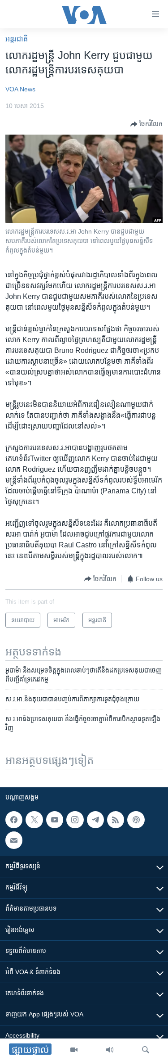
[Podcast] (135, 819)
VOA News (20, 89)
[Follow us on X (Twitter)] (34, 819)
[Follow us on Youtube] (54, 819)
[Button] (146, 124)
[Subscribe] (13, 840)
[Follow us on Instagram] (74, 819)
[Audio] (109, 1049)
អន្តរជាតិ (16, 39)
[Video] (73, 1049)
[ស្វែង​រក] (145, 1049)
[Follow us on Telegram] (95, 819)
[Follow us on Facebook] (13, 819)
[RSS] (115, 819)
